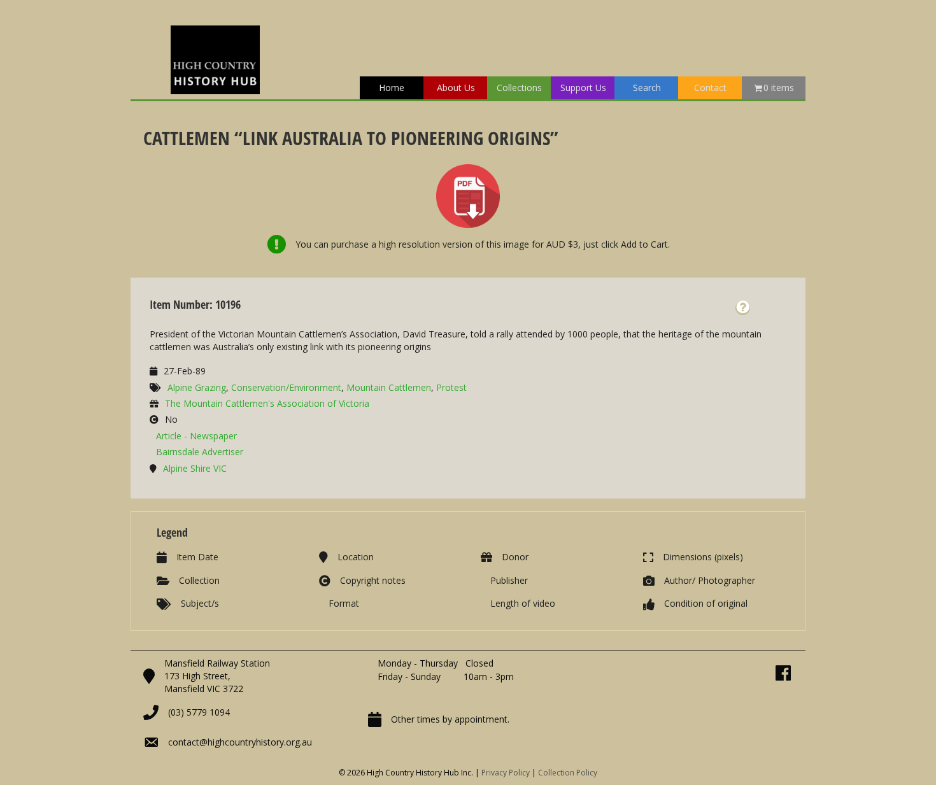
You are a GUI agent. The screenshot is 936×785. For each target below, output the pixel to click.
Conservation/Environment (286, 387)
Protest (451, 387)
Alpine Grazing (196, 387)
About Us (456, 87)
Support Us (583, 87)
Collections (519, 87)
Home (391, 87)
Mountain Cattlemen (388, 387)
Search (647, 87)
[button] (742, 308)
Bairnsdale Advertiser (199, 452)
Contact (710, 87)
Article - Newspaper (196, 436)
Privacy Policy (505, 772)
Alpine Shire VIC (195, 468)
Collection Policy (567, 772)
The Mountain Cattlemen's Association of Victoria (267, 403)
